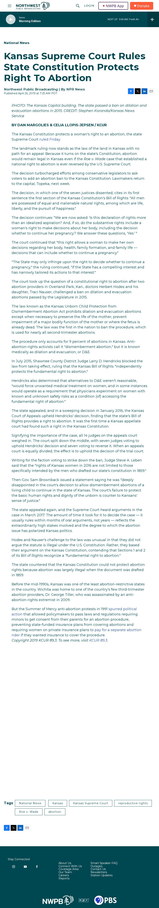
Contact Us (98, 869)
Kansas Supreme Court (90, 803)
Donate (143, 6)
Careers (64, 875)
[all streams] (153, 19)
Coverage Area (69, 869)
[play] (11, 19)
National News (16, 43)
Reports (64, 878)
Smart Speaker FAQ (104, 863)
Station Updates (101, 875)
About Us (65, 863)
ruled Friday (49, 139)
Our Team (65, 872)
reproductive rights (133, 803)
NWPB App (115, 5)
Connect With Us (70, 866)
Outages (96, 866)
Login (89, 5)
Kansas (57, 803)
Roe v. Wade (28, 812)
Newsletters (99, 872)
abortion (54, 812)
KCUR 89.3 (98, 640)
